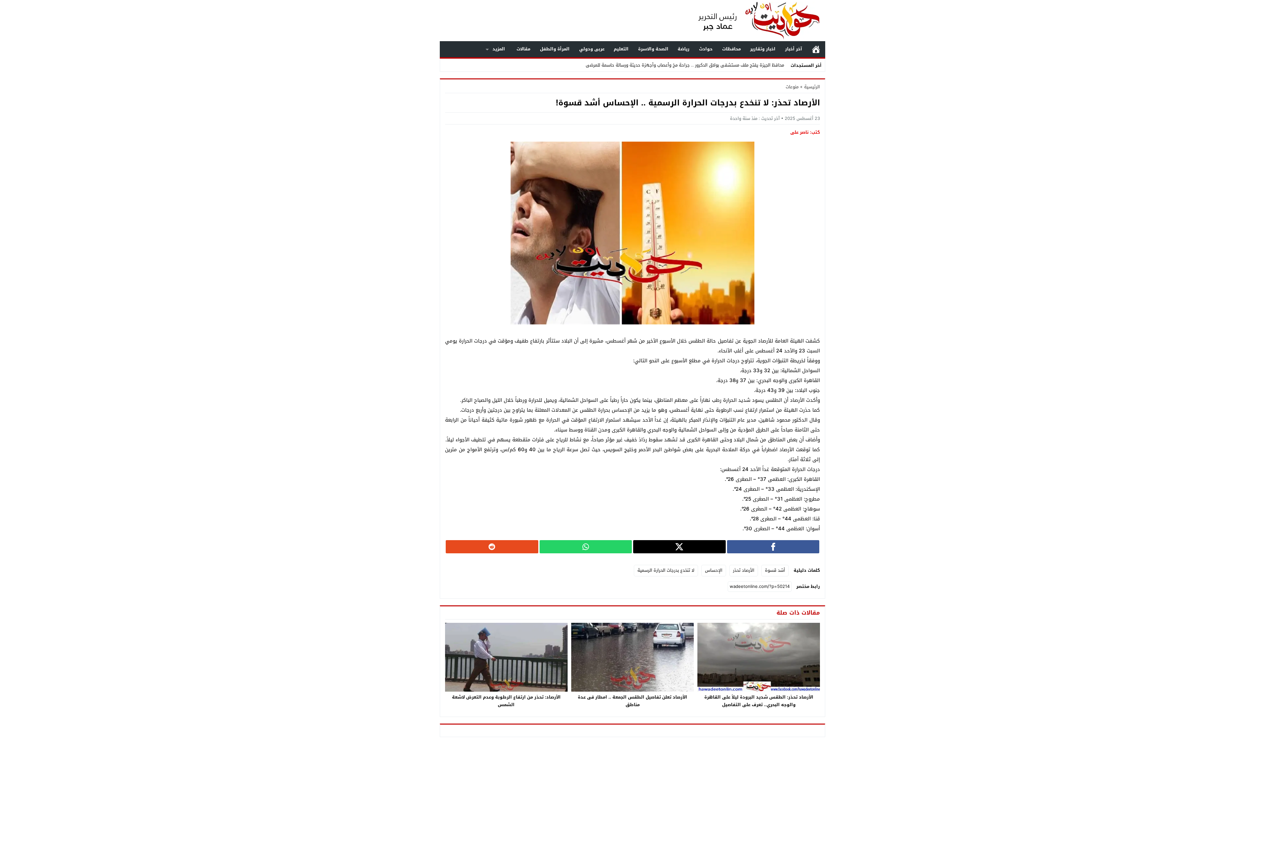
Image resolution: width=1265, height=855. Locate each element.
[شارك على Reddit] (492, 547)
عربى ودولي (591, 49)
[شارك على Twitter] (679, 547)
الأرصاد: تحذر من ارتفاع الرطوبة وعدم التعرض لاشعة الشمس (506, 701)
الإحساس (713, 570)
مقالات (523, 49)
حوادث (706, 49)
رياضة (683, 49)
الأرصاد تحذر (743, 570)
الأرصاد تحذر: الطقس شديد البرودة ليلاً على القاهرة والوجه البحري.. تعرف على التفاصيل (758, 701)
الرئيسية (816, 49)
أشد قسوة (775, 570)
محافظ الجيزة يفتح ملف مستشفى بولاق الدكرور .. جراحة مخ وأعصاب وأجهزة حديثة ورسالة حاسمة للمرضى (685, 65)
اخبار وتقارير (762, 49)
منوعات (792, 87)
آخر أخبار (793, 49)
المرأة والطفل (555, 49)
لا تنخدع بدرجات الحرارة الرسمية (665, 570)
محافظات (731, 49)
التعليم (621, 49)
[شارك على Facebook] (773, 547)
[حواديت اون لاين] (752, 21)
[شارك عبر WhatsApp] (586, 547)
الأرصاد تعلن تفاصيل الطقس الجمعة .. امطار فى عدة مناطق (632, 701)
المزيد (498, 49)
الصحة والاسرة (653, 49)
